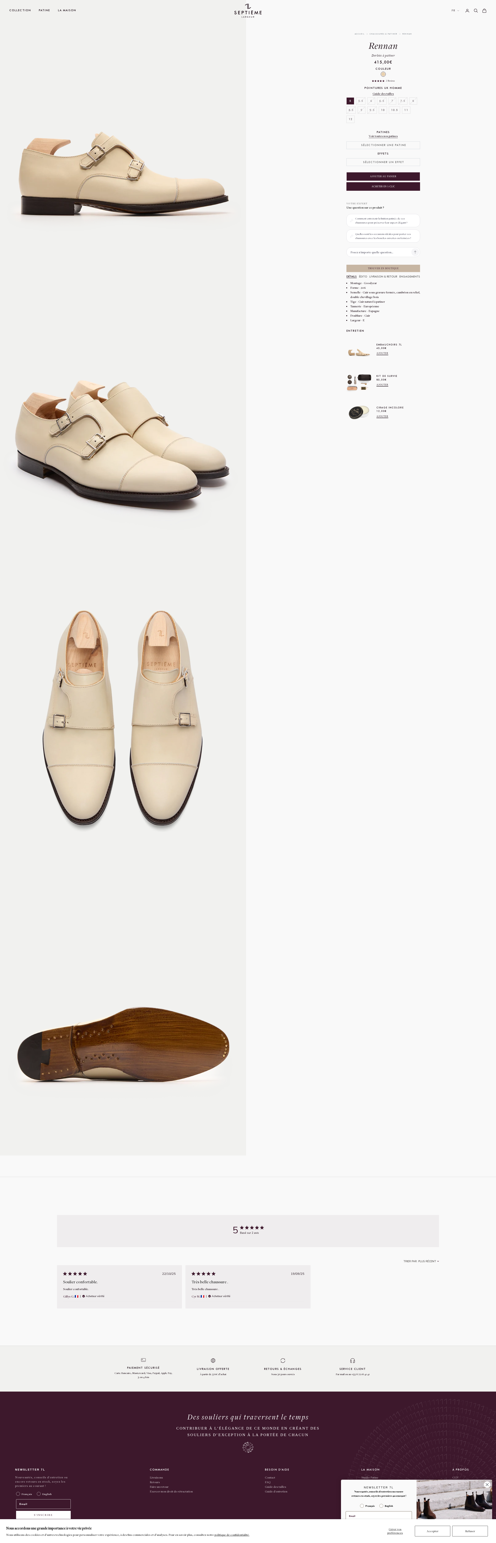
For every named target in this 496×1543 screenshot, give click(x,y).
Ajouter (382, 353)
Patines (383, 132)
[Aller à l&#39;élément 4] (255, 109)
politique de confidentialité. (231, 1535)
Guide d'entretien (276, 1491)
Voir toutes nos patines (383, 136)
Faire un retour (159, 1487)
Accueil (360, 34)
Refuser (470, 1531)
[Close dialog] (487, 1484)
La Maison (67, 10)
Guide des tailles (383, 93)
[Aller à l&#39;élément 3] (255, 94)
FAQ (267, 1482)
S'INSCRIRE (43, 1515)
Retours (155, 1482)
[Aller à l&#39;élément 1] (255, 62)
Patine (44, 10)
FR (453, 10)
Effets (383, 153)
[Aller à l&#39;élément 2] (255, 78)
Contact (270, 1477)
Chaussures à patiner (383, 34)
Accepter (432, 1531)
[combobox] (421, 1261)
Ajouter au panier (383, 176)
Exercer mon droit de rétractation (171, 1491)
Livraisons (156, 1477)
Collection (20, 10)
